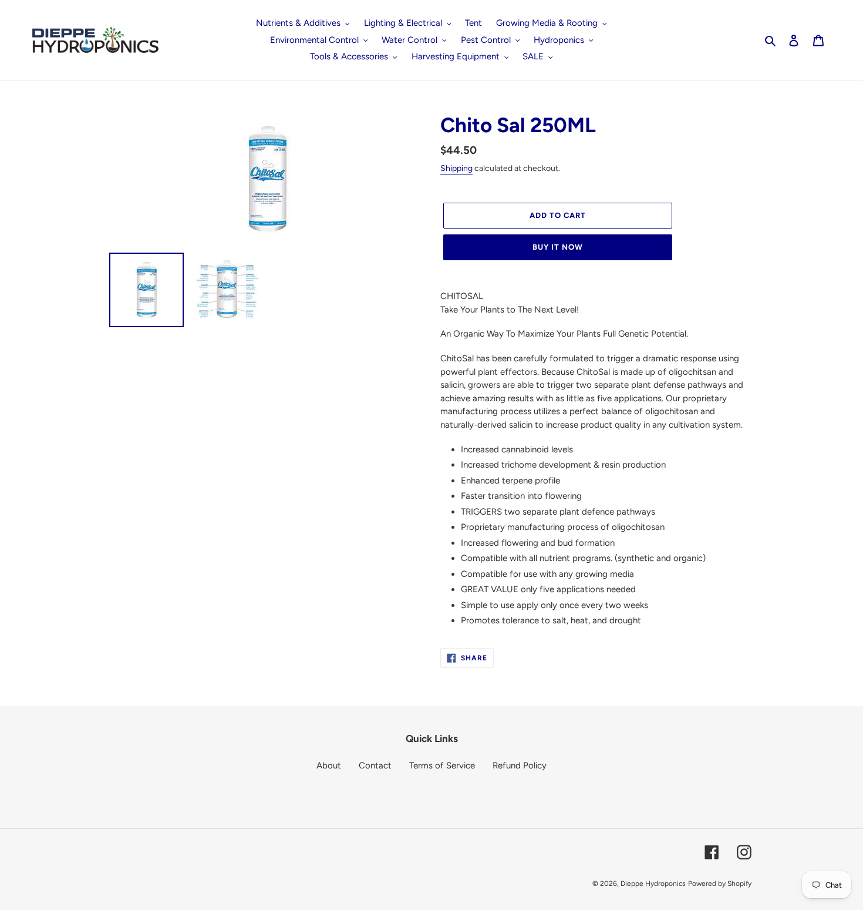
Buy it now (557, 247)
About (328, 765)
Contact (375, 765)
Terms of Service (442, 765)
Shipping (456, 168)
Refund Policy (520, 765)
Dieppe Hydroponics (653, 883)
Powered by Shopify (719, 883)
